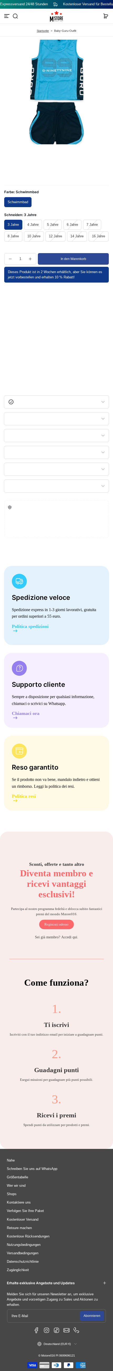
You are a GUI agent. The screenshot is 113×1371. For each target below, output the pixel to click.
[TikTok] (56, 1330)
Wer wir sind (16, 1186)
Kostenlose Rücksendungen (28, 1236)
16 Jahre (98, 236)
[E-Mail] (66, 1330)
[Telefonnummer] (76, 1330)
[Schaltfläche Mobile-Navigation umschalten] (7, 16)
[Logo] (56, 16)
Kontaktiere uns (19, 1202)
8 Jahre (13, 236)
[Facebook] (36, 1330)
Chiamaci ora (25, 713)
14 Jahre (77, 236)
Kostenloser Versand (22, 1219)
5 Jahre (52, 225)
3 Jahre (13, 225)
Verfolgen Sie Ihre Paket (25, 1211)
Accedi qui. (69, 937)
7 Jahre (92, 225)
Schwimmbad (18, 202)
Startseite (43, 30)
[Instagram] (46, 1330)
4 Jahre (33, 225)
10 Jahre (33, 236)
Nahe (11, 1160)
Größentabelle (17, 1177)
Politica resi (24, 796)
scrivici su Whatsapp (48, 703)
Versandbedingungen (22, 1253)
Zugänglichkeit (18, 1270)
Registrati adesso (56, 924)
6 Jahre (72, 225)
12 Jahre (55, 236)
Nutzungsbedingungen (23, 1245)
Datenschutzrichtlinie (23, 1261)
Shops (12, 1194)
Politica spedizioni (30, 626)
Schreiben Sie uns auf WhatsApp (32, 1169)
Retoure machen (19, 1228)
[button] (15, 16)
